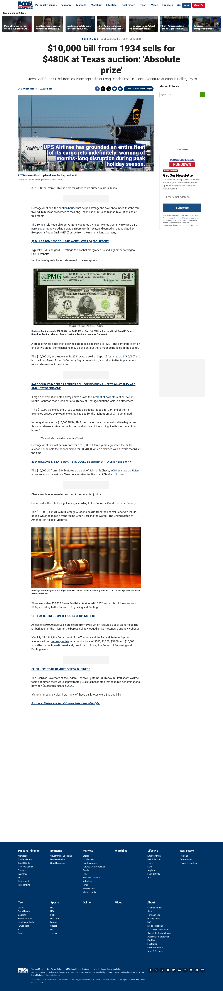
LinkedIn (179, 970)
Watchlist (96, 5)
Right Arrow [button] (217, 24)
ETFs (85, 874)
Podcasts (167, 5)
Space (21, 933)
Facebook (97, 88)
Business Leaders (91, 877)
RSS (185, 970)
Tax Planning (24, 885)
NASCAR (54, 918)
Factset (109, 972)
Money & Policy (57, 859)
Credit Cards (24, 863)
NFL (52, 907)
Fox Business (25, 5)
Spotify (196, 970)
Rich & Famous (89, 39)
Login (186, 5)
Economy (66, 5)
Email (120, 88)
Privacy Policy (173, 218)
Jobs (149, 911)
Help (94, 969)
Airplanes (152, 870)
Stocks (86, 856)
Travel (150, 863)
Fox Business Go (155, 947)
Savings (22, 870)
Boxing (53, 922)
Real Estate (128, 5)
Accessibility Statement (158, 937)
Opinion (87, 902)
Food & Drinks (153, 874)
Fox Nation (152, 944)
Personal (184, 856)
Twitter (103, 88)
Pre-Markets (89, 888)
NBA (52, 911)
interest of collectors (105, 397)
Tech (143, 5)
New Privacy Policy (54, 969)
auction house (67, 208)
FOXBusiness (45, 89)
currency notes (60, 641)
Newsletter (191, 970)
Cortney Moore (29, 89)
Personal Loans (25, 866)
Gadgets (22, 915)
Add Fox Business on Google (140, 89)
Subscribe (182, 207)
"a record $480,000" (123, 356)
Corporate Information (158, 929)
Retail (85, 885)
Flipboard (173, 970)
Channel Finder (154, 907)
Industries (87, 881)
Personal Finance (45, 5)
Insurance (22, 874)
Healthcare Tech (26, 922)
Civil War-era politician (125, 470)
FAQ (149, 922)
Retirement (23, 881)
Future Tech (23, 926)
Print (114, 88)
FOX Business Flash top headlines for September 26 (47, 175)
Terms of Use (188, 218)
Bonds (86, 870)
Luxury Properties (188, 863)
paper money (46, 228)
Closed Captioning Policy (159, 933)
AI (19, 929)
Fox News (152, 940)
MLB (52, 915)
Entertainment (154, 856)
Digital (21, 907)
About (151, 902)
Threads (108, 88)
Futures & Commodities (94, 866)
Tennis (53, 933)
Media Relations (155, 926)
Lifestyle (111, 5)
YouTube (168, 970)
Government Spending (61, 856)
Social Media (24, 911)
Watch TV (198, 5)
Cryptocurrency (90, 863)
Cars (149, 866)
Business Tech (25, 918)
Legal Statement (53, 975)
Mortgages (23, 856)
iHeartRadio (202, 970)
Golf (52, 929)
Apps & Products (155, 951)
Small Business (57, 863)
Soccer (53, 926)
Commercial (186, 859)
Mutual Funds (89, 892)
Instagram (162, 970)
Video (154, 5)
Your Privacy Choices (80, 969)
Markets (81, 5)
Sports (54, 902)
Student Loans (25, 859)
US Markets (88, 859)
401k (20, 877)
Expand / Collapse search (179, 5)
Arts (149, 877)
